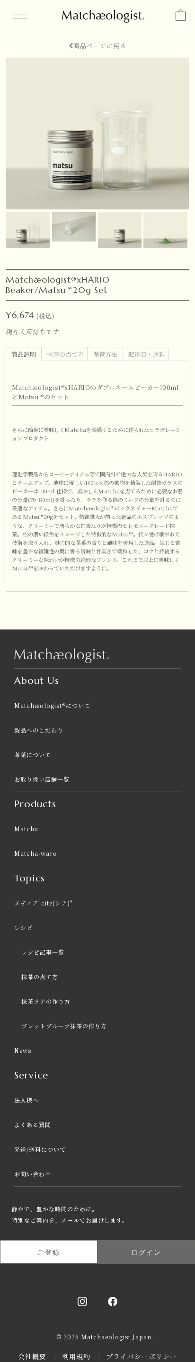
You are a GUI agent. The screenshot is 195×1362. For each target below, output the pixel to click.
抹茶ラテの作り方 (46, 1001)
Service (31, 1075)
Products (35, 804)
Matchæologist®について (52, 705)
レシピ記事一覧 (42, 952)
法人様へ (26, 1100)
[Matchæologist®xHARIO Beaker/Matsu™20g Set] (29, 216)
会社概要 (33, 1356)
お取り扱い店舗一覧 (42, 779)
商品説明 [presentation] (23, 354)
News (22, 1050)
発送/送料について (40, 1149)
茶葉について (32, 754)
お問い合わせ (32, 1174)
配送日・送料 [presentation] (146, 354)
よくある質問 (32, 1125)
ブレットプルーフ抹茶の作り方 (64, 1026)
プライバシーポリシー (141, 1356)
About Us (36, 681)
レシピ (23, 927)
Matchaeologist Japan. (117, 1337)
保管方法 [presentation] (105, 354)
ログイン (146, 1252)
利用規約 (77, 1356)
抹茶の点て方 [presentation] (65, 354)
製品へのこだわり (38, 730)
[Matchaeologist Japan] (103, 14)
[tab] (23, 353)
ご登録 (48, 1252)
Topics (29, 878)
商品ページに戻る (99, 45)
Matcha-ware (35, 853)
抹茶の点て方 (39, 977)
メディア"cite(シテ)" (43, 903)
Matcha (26, 829)
